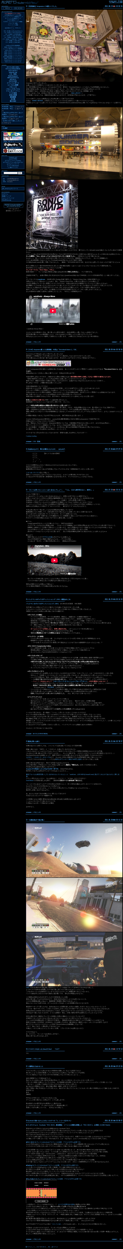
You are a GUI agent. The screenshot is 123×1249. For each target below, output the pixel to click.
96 (49, 1247)
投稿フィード (6, 196)
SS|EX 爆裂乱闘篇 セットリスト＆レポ (13, 57)
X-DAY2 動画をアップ (13, 20)
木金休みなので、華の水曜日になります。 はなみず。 (47, 449)
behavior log (13, 72)
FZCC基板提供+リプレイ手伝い (13, 13)
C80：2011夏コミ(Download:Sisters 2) (13, 31)
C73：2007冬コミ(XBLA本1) (13, 42)
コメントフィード (8, 198)
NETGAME (13, 81)
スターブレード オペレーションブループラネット (70, 681)
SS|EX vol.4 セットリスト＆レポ (13, 61)
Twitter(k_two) (13, 157)
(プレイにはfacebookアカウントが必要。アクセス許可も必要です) (53, 1142)
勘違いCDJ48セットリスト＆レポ (13, 47)
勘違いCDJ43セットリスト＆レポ (13, 52)
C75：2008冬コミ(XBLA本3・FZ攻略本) (13, 39)
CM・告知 (36, 441)
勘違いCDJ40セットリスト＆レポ (13, 55)
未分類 (13, 99)
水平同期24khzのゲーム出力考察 (13, 15)
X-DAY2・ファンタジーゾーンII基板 (12, 21)
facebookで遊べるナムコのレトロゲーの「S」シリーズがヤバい (49, 1120)
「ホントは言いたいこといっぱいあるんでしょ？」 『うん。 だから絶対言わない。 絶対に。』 (61, 490)
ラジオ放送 (13, 93)
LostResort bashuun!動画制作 (13, 45)
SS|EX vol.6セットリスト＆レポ (13, 50)
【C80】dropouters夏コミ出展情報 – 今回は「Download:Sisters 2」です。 (53, 349)
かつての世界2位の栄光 (66, 1204)
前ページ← (29, 1247)
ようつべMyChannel (13, 165)
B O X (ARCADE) (13, 67)
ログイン (5, 194)
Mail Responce (13, 76)
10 (43, 1247)
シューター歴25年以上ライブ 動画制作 (13, 48)
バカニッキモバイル (13, 89)
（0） (120, 342)
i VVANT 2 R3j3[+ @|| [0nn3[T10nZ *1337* (43, 1049)
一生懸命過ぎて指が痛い (36, 820)
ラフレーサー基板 (13, 23)
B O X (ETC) (13, 70)
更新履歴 (13, 97)
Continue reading (31, 436)
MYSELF (13, 79)
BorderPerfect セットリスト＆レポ (12, 60)
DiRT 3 (28, 987)
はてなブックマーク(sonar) (13, 160)
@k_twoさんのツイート (10, 188)
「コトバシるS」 (56, 1224)
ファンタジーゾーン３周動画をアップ (13, 16)
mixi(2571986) (13, 159)
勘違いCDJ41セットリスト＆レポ (13, 53)
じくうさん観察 (13, 85)
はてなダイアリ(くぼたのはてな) (13, 162)
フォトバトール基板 (13, 25)
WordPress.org (6, 200)
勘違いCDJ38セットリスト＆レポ (13, 58)
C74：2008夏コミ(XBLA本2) (13, 40)
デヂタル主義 (47, 537)
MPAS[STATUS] (13, 77)
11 (45, 1247)
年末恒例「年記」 (8, 106)
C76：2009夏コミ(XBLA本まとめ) (13, 37)
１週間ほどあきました (35, 1066)
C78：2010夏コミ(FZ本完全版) (13, 34)
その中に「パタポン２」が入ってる (38, 757)
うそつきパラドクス (33, 472)
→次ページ (54, 1247)
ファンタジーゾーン (13, 91)
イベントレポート (13, 83)
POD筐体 (51, 687)
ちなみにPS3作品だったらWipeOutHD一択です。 (43, 769)
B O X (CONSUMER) (40, 733)
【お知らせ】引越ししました (12, 120)
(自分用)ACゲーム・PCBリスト (13, 28)
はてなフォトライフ (13, 164)
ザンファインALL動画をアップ (13, 18)
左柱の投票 (13, 95)
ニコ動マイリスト (13, 167)
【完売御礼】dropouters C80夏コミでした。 (43, 6)
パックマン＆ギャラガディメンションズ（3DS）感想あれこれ (49, 599)
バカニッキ (37, 342)
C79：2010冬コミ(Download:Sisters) (13, 32)
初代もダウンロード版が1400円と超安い (69, 759)
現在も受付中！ (76, 93)
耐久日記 (13, 101)
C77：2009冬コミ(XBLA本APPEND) (13, 36)
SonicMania (29, 780)
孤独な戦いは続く (34, 741)
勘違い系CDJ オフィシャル (13, 141)
